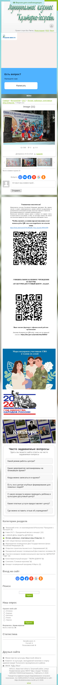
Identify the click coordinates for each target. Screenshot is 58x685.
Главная (6, 101)
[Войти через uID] (20, 177)
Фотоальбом (15, 101)
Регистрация (39, 31)
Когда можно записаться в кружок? (24, 477)
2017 (24, 101)
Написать (21, 85)
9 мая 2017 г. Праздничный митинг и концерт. (23, 532)
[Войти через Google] (39, 177)
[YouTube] (51, 26)
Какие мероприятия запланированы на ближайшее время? (25, 469)
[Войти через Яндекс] (34, 177)
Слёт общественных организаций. (19, 541)
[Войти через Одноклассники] (43, 177)
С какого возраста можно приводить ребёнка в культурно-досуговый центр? (29, 495)
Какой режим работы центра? (21, 461)
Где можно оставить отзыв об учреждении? (28, 510)
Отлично (9, 611)
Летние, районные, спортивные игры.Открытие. (24, 538)
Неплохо (9, 615)
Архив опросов (18, 625)
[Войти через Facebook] (29, 177)
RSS (47, 31)
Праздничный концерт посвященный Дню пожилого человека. (29, 551)
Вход (52, 31)
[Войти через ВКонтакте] (25, 177)
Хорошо (9, 613)
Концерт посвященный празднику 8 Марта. (22, 564)
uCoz (29, 683)
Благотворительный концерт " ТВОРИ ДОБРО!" (24, 559)
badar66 (39, 154)
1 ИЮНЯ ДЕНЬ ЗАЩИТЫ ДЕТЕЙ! (18, 535)
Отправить (16, 191)
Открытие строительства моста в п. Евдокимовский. (25, 548)
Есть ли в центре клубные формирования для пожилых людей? (29, 486)
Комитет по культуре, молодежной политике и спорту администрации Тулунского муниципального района (26, 662)
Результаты (7, 625)
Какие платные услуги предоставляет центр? (29, 503)
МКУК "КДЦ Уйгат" (13, 666)
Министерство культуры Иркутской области (23, 658)
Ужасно (9, 620)
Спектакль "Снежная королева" (18, 562)
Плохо (8, 618)
